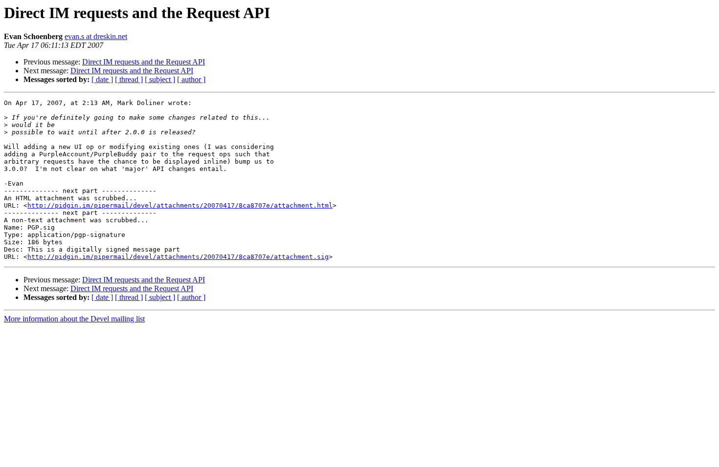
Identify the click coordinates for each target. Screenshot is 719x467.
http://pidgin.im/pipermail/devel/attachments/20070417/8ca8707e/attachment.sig (178, 256)
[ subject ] (160, 79)
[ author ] (191, 79)
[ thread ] (129, 79)
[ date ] (102, 79)
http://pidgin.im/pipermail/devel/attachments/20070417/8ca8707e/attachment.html (180, 205)
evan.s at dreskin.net (96, 36)
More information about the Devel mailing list (74, 319)
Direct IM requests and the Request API (143, 62)
